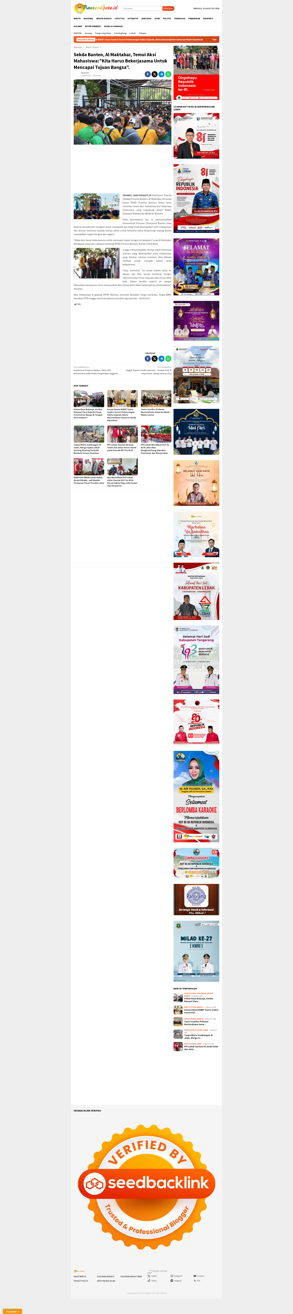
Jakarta (200, 1007)
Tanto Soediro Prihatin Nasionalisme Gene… (196, 1023)
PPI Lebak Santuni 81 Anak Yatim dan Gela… (201, 1048)
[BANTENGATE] (96, 8)
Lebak (205, 1030)
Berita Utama (190, 993)
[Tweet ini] (155, 74)
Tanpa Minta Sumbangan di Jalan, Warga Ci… (198, 1036)
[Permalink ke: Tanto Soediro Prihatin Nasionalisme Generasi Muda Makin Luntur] (156, 398)
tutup (149, 1273)
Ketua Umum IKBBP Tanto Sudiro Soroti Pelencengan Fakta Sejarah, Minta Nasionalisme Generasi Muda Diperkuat (121, 415)
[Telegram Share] (161, 74)
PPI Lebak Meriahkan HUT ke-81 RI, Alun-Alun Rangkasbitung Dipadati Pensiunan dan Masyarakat (155, 448)
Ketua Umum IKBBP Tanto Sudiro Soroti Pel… (201, 1011)
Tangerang (201, 993)
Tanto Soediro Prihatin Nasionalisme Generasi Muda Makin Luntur (169, 39)
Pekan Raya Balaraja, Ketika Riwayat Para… (198, 1000)
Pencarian (168, 8)
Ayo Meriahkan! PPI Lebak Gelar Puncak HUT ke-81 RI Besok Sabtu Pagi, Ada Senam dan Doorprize (122, 481)
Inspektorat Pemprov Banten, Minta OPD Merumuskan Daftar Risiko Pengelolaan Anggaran (96, 370)
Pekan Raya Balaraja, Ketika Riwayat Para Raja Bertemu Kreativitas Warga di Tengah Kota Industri (88, 413)
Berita (187, 1030)
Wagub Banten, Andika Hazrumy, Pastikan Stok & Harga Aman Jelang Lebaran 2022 (148, 370)
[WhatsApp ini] (168, 74)
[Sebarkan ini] (148, 74)
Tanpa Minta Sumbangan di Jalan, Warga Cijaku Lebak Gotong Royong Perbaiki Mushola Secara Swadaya (87, 448)
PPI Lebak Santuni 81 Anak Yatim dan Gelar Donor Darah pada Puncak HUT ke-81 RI (121, 447)
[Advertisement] (122, 169)
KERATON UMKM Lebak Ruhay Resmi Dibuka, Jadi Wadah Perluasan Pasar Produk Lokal (89, 480)
